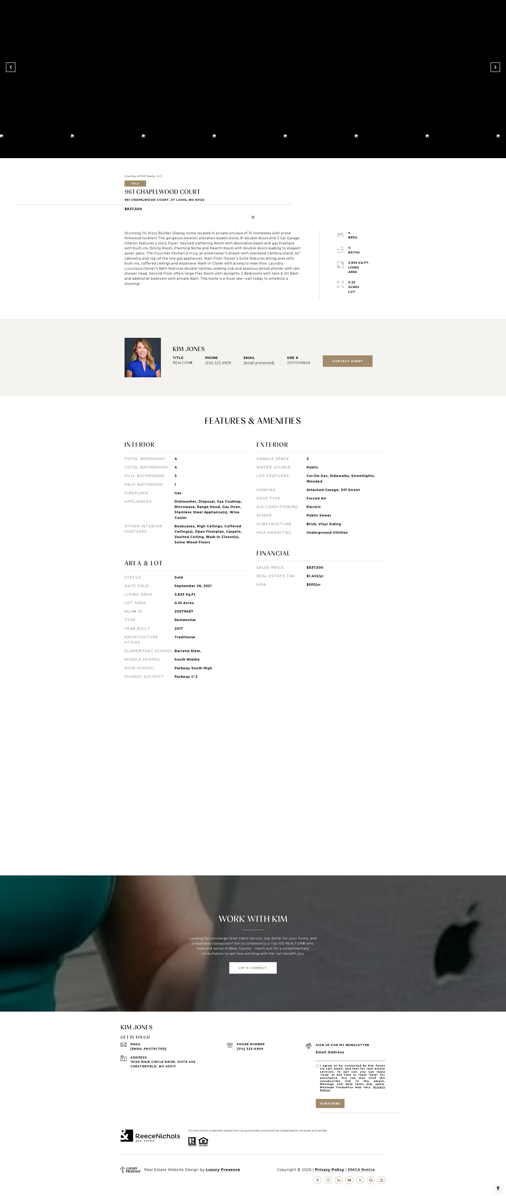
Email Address (330, 1052)
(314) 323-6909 (218, 363)
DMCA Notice (361, 1170)
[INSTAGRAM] (328, 1180)
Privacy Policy (329, 1170)
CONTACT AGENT (347, 361)
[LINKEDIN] (339, 1180)
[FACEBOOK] (317, 1180)
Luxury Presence (223, 1170)
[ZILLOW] (381, 1180)
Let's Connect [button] (253, 968)
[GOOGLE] (371, 1180)
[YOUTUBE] (349, 1180)
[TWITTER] (360, 1180)
